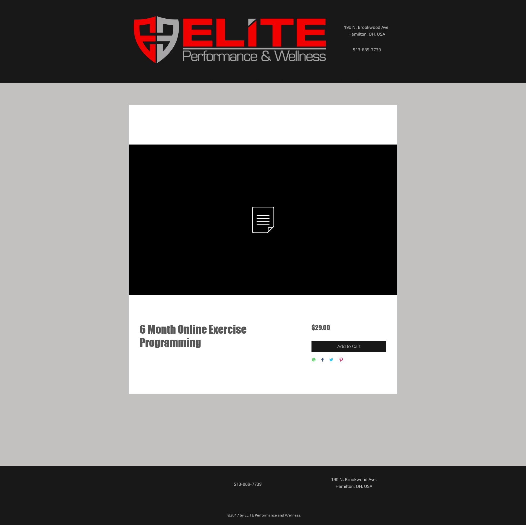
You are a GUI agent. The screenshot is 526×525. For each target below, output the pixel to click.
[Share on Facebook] (322, 360)
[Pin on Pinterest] (341, 360)
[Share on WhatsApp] (313, 360)
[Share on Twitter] (331, 360)
